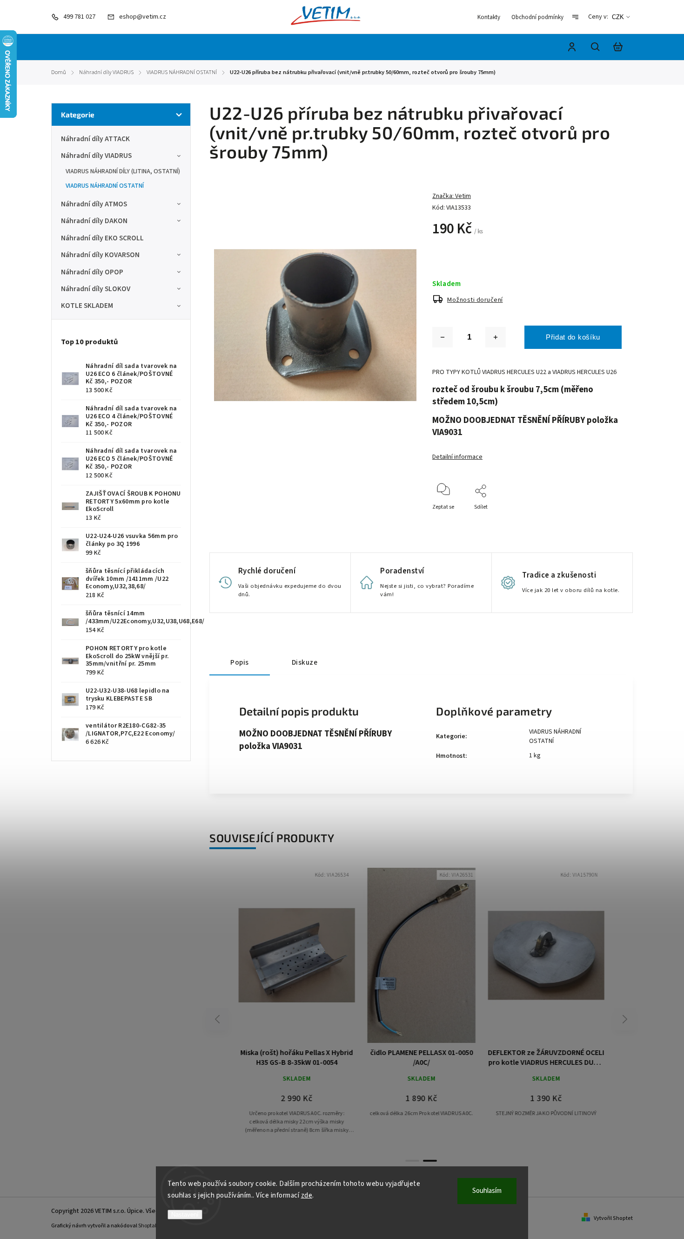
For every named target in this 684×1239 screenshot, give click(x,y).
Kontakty (488, 17)
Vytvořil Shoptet (613, 1218)
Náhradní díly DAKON (94, 221)
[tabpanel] (545, 1001)
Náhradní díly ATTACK (95, 139)
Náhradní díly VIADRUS (96, 155)
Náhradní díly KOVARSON (100, 255)
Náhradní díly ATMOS (94, 204)
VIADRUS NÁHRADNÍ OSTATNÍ (105, 186)
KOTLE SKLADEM (87, 305)
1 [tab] (412, 1161)
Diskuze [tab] (305, 662)
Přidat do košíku (573, 337)
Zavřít (593, 520)
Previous (218, 1018)
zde (307, 1195)
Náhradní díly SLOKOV (95, 289)
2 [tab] (430, 1161)
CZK (618, 17)
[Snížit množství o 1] (442, 337)
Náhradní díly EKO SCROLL (102, 238)
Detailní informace (457, 457)
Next (625, 1018)
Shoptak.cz (151, 1226)
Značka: (451, 196)
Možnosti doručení (475, 300)
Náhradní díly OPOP (92, 272)
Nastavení (185, 1214)
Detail (318, 959)
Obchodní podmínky (537, 17)
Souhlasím (487, 1191)
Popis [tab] (239, 662)
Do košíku (274, 959)
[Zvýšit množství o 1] (495, 337)
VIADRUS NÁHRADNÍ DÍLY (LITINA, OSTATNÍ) (123, 171)
